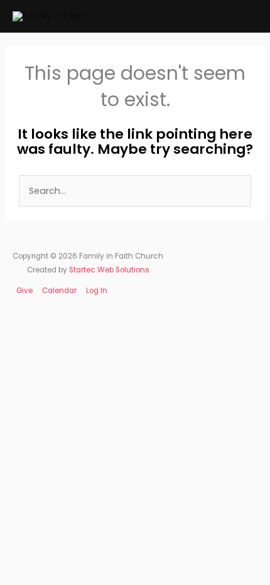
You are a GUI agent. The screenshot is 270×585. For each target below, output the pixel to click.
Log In (96, 291)
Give (24, 291)
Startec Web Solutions (109, 270)
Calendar (59, 291)
